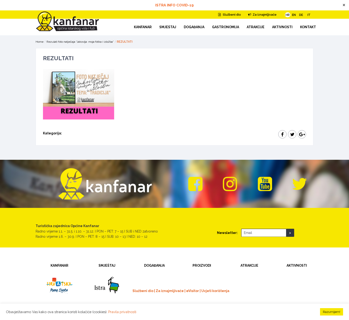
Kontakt (308, 27)
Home (39, 41)
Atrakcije (255, 27)
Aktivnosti (282, 27)
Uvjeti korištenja (215, 291)
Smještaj (167, 27)
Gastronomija (225, 27)
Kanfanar (143, 27)
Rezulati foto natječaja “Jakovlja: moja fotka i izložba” (80, 41)
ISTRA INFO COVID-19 (174, 5)
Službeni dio (231, 14)
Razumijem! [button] (331, 312)
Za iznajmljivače (264, 14)
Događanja (194, 27)
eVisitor (192, 291)
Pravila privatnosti (122, 312)
